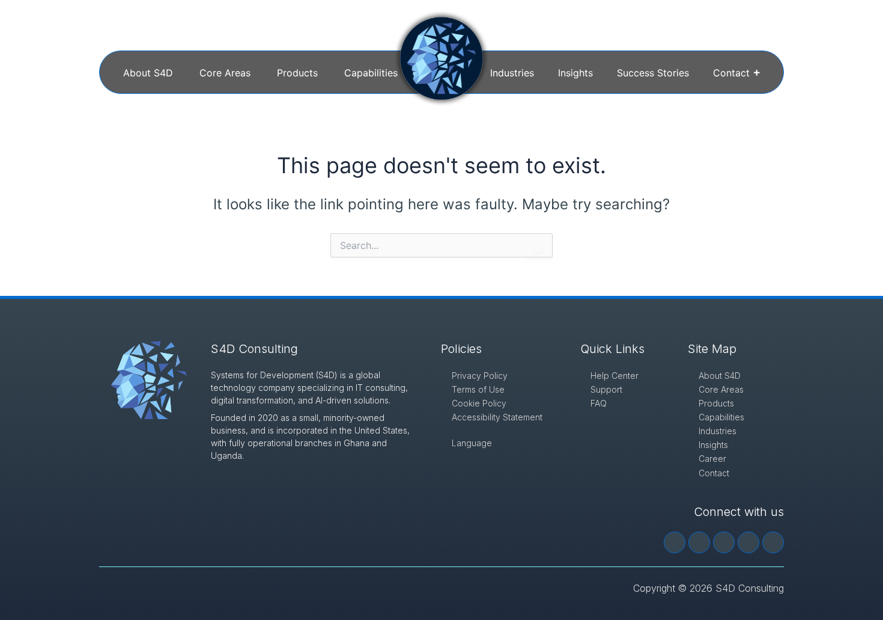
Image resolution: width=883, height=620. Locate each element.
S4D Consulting (254, 349)
